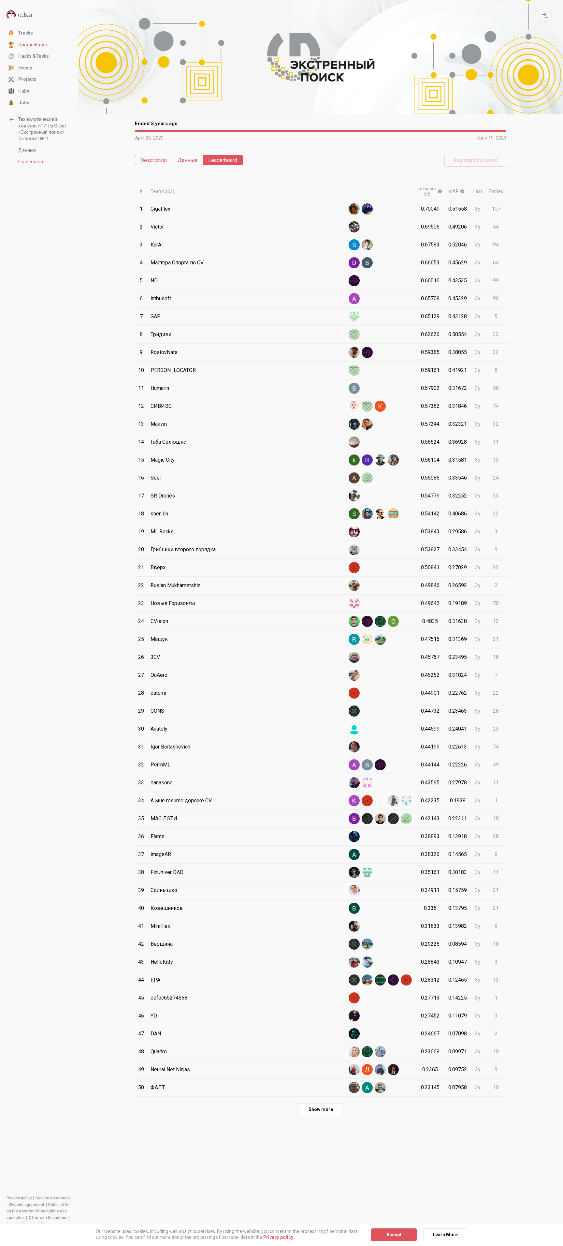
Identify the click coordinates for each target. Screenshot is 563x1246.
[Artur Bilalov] (354, 926)
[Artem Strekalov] (367, 209)
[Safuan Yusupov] (354, 1087)
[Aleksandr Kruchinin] (354, 298)
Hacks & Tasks (33, 56)
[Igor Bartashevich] (354, 746)
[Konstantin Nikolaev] (380, 406)
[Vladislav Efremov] (367, 262)
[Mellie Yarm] (354, 1051)
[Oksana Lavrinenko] (380, 621)
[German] (367, 424)
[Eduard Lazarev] (380, 818)
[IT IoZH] (393, 513)
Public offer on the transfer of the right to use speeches (38, 1211)
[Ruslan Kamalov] (354, 424)
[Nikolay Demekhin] (380, 639)
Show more (321, 1109)
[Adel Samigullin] (354, 764)
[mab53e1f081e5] (354, 334)
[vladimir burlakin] (367, 639)
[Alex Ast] (354, 782)
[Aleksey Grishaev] (367, 944)
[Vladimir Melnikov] (380, 800)
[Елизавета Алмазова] (406, 980)
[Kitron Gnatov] (380, 1087)
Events (25, 67)
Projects (27, 79)
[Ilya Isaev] (393, 460)
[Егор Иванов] (380, 980)
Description (153, 160)
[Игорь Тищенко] (354, 980)
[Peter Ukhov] (393, 1069)
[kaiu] (354, 460)
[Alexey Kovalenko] (354, 352)
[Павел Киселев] (354, 890)
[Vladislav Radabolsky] (354, 818)
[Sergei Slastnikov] (393, 621)
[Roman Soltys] (354, 639)
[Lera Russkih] (354, 944)
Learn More (445, 1234)
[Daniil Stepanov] (354, 495)
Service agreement (53, 1198)
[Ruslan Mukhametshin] (354, 585)
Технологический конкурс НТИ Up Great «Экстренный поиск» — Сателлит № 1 (43, 129)
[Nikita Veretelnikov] (393, 800)
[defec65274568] (354, 997)
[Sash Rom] (354, 513)
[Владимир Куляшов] (380, 764)
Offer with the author (47, 1217)
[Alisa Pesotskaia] (367, 1087)
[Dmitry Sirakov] (367, 1069)
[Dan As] (367, 782)
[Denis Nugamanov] (354, 567)
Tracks (25, 33)
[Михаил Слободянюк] (406, 800)
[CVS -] (354, 406)
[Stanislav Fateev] (367, 352)
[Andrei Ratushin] (354, 854)
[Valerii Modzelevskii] (380, 1051)
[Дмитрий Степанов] (393, 980)
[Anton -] (354, 657)
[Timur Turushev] (406, 818)
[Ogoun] (354, 675)
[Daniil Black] (354, 262)
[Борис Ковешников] (354, 908)
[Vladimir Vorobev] (354, 388)
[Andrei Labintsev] (354, 872)
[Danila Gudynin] (380, 1069)
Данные (27, 150)
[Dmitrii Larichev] (354, 531)
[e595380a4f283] (367, 800)
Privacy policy (19, 1198)
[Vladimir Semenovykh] (354, 962)
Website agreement (26, 1204)
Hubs (23, 91)
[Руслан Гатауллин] (367, 818)
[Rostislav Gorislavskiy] (367, 460)
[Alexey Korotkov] (354, 442)
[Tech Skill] (367, 406)
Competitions (32, 44)
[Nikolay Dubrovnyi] (354, 280)
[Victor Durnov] (354, 226)
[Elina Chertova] (367, 621)
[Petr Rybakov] (354, 621)
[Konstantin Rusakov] (367, 962)
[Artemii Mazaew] (354, 1069)
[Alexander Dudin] (354, 603)
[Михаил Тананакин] (354, 370)
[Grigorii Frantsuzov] (354, 549)
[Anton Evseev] (380, 513)
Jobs (23, 102)
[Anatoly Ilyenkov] (354, 728)
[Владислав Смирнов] (367, 764)
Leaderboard (31, 161)
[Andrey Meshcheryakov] (354, 711)
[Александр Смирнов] (367, 980)
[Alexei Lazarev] (354, 477)
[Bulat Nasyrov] (367, 244)
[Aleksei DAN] (354, 1033)
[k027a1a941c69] (367, 1051)
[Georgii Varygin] (354, 316)
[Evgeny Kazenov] (354, 836)
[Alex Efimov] (354, 209)
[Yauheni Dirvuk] (354, 1015)
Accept (393, 1234)
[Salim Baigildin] (354, 244)
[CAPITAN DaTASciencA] (380, 460)
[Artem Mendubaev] (367, 513)
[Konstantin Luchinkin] (354, 800)
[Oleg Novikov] (367, 477)
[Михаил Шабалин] (367, 872)
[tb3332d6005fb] (393, 818)
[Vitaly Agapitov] (354, 693)
